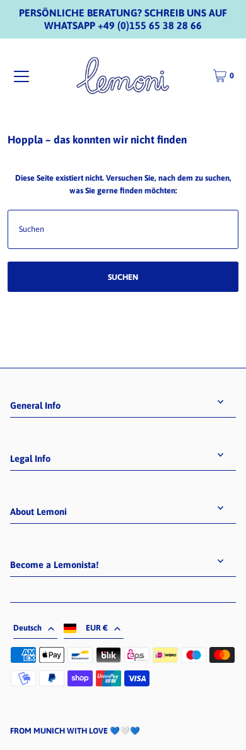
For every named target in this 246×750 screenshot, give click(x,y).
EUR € (97, 627)
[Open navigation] (21, 76)
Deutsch (27, 627)
